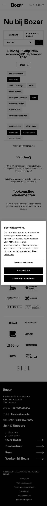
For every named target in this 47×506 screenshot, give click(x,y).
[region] (23, 253)
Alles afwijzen (23, 271)
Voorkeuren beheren (23, 263)
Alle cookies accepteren (23, 278)
